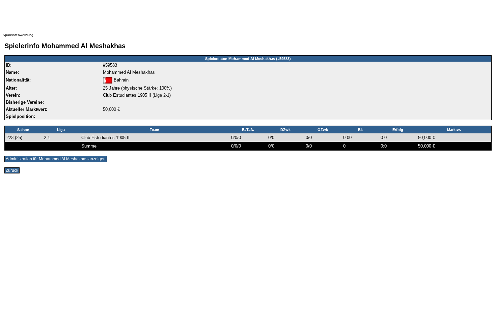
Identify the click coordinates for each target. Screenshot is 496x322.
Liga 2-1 (161, 95)
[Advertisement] (138, 18)
